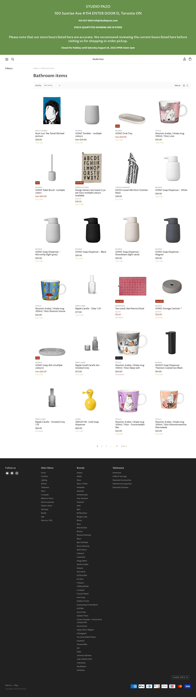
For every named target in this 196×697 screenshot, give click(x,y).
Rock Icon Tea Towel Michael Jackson (49, 135)
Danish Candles (82, 564)
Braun (79, 538)
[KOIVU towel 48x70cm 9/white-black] (132, 167)
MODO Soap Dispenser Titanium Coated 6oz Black (169, 366)
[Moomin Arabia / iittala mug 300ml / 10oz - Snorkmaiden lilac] (132, 399)
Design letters (82, 560)
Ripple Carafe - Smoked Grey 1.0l (50, 423)
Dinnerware (117, 472)
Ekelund (80, 568)
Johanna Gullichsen (84, 655)
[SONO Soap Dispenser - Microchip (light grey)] (52, 229)
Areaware (80, 502)
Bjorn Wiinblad (82, 542)
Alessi (79, 480)
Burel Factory (82, 549)
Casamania (81, 557)
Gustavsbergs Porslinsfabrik (87, 605)
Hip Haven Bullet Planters (86, 637)
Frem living (81, 597)
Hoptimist (80, 641)
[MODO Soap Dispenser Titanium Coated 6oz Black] (172, 342)
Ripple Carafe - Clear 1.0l (88, 308)
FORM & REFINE (83, 586)
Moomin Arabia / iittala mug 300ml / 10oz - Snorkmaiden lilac (130, 425)
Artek (79, 505)
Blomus (80, 531)
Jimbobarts (81, 663)
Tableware (45, 487)
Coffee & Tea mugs (120, 476)
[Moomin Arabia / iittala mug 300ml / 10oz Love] (172, 111)
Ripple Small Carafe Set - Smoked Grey (88, 366)
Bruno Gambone (83, 546)
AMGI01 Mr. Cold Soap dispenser (87, 423)
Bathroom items (47, 498)
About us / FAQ (46, 520)
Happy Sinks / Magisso (85, 629)
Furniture (44, 476)
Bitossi (79, 520)
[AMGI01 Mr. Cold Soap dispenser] (92, 399)
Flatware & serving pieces (122, 483)
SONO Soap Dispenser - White (171, 190)
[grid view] (184, 85)
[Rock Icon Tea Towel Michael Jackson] (52, 111)
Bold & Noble (82, 527)
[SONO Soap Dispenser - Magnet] (172, 229)
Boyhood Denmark (84, 535)
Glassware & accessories (122, 480)
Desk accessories (47, 502)
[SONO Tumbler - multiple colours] (92, 111)
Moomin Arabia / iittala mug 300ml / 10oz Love (169, 135)
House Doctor (82, 626)
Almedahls (81, 487)
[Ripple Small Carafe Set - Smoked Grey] (92, 342)
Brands (43, 513)
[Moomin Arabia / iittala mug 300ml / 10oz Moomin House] (52, 286)
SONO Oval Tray (123, 133)
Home (35, 68)
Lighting (44, 480)
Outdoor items (46, 505)
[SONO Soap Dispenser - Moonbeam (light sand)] (132, 229)
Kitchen (44, 483)
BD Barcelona (82, 513)
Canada (179, 677)
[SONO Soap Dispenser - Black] (92, 229)
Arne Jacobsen (82, 498)
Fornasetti (45, 494)
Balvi (78, 509)
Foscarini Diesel (83, 593)
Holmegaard (81, 633)
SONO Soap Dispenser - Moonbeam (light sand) (127, 253)
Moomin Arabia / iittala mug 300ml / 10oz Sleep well (129, 366)
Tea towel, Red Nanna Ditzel (129, 308)
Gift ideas (44, 509)
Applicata (80, 491)
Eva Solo (80, 579)
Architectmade (82, 494)
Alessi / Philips (82, 483)
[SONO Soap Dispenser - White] (172, 167)
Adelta (79, 476)
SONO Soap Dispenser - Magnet (167, 253)
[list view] (187, 85)
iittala (79, 651)
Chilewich (80, 553)
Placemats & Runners (120, 487)
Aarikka (79, 472)
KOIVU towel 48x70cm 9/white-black (132, 191)
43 (117, 446)
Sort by (38, 85)
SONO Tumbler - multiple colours (88, 135)
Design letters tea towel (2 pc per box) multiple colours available (90, 193)
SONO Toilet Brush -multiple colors (50, 191)
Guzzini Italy (81, 612)
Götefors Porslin (83, 601)
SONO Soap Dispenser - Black (90, 252)
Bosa (79, 524)
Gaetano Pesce (82, 615)
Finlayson (80, 583)
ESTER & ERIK (82, 575)
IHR (78, 648)
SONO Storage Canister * (168, 308)
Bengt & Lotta (82, 516)
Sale (42, 516)
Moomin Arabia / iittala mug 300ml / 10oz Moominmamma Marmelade (170, 425)
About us (8, 685)
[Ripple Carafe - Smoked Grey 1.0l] (52, 399)
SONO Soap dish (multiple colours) (48, 366)
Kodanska (81, 670)
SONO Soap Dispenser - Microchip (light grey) (47, 253)
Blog (16, 685)
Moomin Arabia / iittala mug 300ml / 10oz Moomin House (50, 310)
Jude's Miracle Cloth (84, 659)
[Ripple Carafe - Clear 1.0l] (92, 286)
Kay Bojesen (81, 666)
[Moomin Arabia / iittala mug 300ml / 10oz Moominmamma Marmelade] (172, 399)
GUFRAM (80, 608)
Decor (43, 491)
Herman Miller (82, 644)
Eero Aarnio (81, 571)
